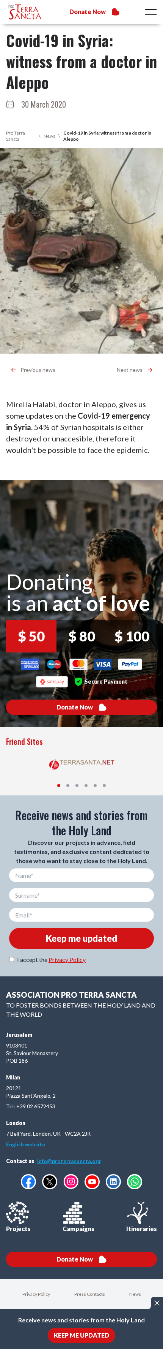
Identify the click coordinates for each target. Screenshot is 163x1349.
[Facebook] (28, 1181)
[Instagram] (70, 1181)
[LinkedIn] (113, 1181)
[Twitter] (49, 1181)
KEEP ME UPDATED (81, 1335)
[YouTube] (92, 1181)
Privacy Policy (67, 959)
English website (25, 1144)
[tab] (58, 785)
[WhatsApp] (134, 1181)
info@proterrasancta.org (69, 1161)
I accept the (51, 959)
